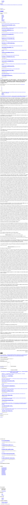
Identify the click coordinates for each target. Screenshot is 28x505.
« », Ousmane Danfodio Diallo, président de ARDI (14, 372)
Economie (3, 16)
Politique (3, 15)
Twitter (2, 498)
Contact (3, 2)
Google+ (3, 499)
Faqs (2, 494)
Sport (2, 18)
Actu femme (3, 19)
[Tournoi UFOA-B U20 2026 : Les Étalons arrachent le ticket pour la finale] (11, 23)
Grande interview (23, 84)
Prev (2, 413)
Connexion (3, 1)
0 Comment (3, 94)
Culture (2, 17)
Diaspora (3, 20)
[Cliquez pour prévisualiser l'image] (14, 96)
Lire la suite (3, 443)
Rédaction (3, 495)
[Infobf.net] (1, 8)
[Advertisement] (14, 422)
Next (0, 413)
